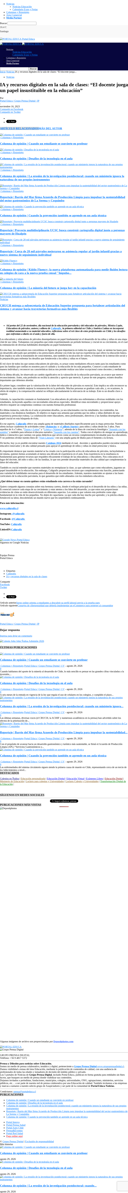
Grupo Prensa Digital (12, 1141)
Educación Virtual (75, 778)
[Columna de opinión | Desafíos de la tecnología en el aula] (29, 149)
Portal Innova (13, 1122)
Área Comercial (14, 15)
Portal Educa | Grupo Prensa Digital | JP (19, 101)
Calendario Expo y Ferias (25, 9)
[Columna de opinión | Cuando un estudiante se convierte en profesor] (35, 134)
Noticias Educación (22, 6)
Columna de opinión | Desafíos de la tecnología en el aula (36, 158)
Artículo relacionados (19, 128)
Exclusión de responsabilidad (39, 1141)
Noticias (10, 3)
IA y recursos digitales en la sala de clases (26, 576)
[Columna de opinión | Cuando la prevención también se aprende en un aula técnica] (42, 206)
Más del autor (50, 128)
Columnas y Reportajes (17, 12)
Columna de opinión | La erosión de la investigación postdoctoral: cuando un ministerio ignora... (61, 706)
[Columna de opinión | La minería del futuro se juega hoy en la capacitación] (11, 279)
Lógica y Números (53, 429)
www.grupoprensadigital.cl (99, 1066)
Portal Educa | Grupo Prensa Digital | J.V (44, 666)
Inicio (3, 71)
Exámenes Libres (94, 778)
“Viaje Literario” (46, 437)
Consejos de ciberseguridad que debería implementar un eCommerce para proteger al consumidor (65, 605)
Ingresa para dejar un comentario (16, 636)
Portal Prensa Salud (15, 1125)
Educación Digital (56, 778)
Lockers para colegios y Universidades (45, 781)
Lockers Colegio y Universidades (82, 781)
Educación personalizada (33, 778)
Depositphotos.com (63, 1041)
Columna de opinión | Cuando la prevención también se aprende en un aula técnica (53, 215)
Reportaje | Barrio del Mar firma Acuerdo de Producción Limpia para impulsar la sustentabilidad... (64, 732)
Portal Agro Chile (15, 1127)
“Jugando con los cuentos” (66, 432)
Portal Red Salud (14, 1133)
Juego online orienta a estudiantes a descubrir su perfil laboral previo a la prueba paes (58, 602)
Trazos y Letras (31, 429)
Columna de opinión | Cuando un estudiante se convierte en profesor (44, 143)
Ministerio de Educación (12, 781)
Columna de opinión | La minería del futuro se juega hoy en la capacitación (48, 288)
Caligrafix (11, 573)
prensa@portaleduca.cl (24, 1091)
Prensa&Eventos (14, 1130)
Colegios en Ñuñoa (9, 778)
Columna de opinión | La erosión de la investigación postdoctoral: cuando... (48, 1185)
